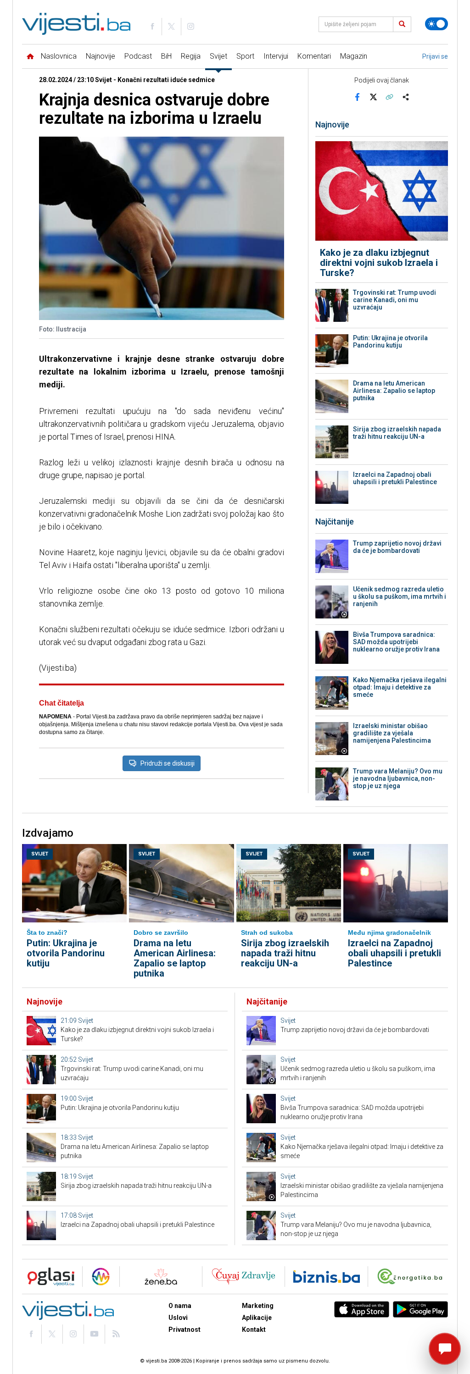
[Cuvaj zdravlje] (243, 1276)
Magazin (353, 56)
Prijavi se (435, 56)
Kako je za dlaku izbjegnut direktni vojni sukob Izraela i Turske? (379, 262)
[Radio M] (48, 1276)
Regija (191, 56)
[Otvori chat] (445, 1348)
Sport (245, 56)
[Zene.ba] (161, 1276)
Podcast (138, 56)
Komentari (314, 56)
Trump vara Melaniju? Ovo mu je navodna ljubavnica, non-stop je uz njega (397, 778)
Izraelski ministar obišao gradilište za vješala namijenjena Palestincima (392, 733)
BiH (166, 56)
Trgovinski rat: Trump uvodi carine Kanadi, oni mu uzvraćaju (394, 300)
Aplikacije (257, 1317)
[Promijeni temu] (436, 23)
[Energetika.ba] (412, 1276)
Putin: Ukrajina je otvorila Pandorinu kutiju (390, 341)
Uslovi (178, 1317)
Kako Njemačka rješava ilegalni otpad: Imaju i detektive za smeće (400, 687)
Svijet (218, 56)
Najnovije (100, 56)
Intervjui (275, 56)
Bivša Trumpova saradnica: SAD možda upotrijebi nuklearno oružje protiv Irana (396, 642)
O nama (179, 1305)
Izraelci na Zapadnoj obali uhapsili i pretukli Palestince (395, 478)
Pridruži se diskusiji (167, 763)
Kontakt (254, 1329)
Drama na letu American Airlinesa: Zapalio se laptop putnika (394, 391)
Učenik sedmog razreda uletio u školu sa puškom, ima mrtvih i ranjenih (399, 596)
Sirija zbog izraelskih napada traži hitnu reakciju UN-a (397, 432)
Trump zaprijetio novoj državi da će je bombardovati (397, 547)
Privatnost (184, 1329)
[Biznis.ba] (326, 1276)
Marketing (258, 1305)
